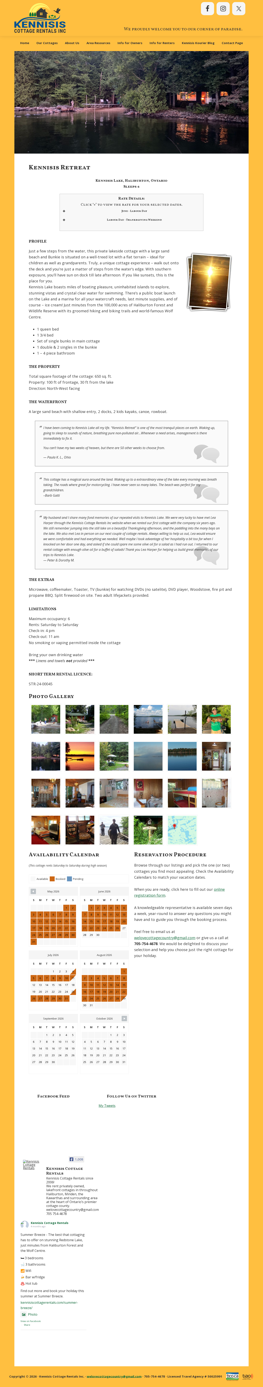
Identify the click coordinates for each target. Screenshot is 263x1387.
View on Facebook (31, 1321)
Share (27, 1324)
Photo (32, 1314)
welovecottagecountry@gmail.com (164, 937)
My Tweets (107, 1105)
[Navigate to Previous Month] (33, 891)
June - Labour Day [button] (134, 211)
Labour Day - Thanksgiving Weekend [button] (134, 220)
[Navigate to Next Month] (124, 1018)
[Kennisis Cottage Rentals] (33, 1164)
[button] (46, 719)
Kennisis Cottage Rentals (49, 1223)
